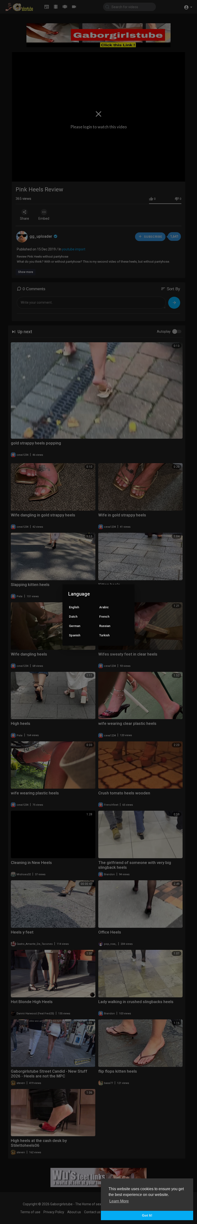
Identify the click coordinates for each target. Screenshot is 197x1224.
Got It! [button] (147, 1215)
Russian (104, 626)
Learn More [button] (119, 1201)
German (74, 626)
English (74, 607)
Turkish (104, 635)
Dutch (73, 616)
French (104, 616)
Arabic (104, 607)
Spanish (74, 635)
